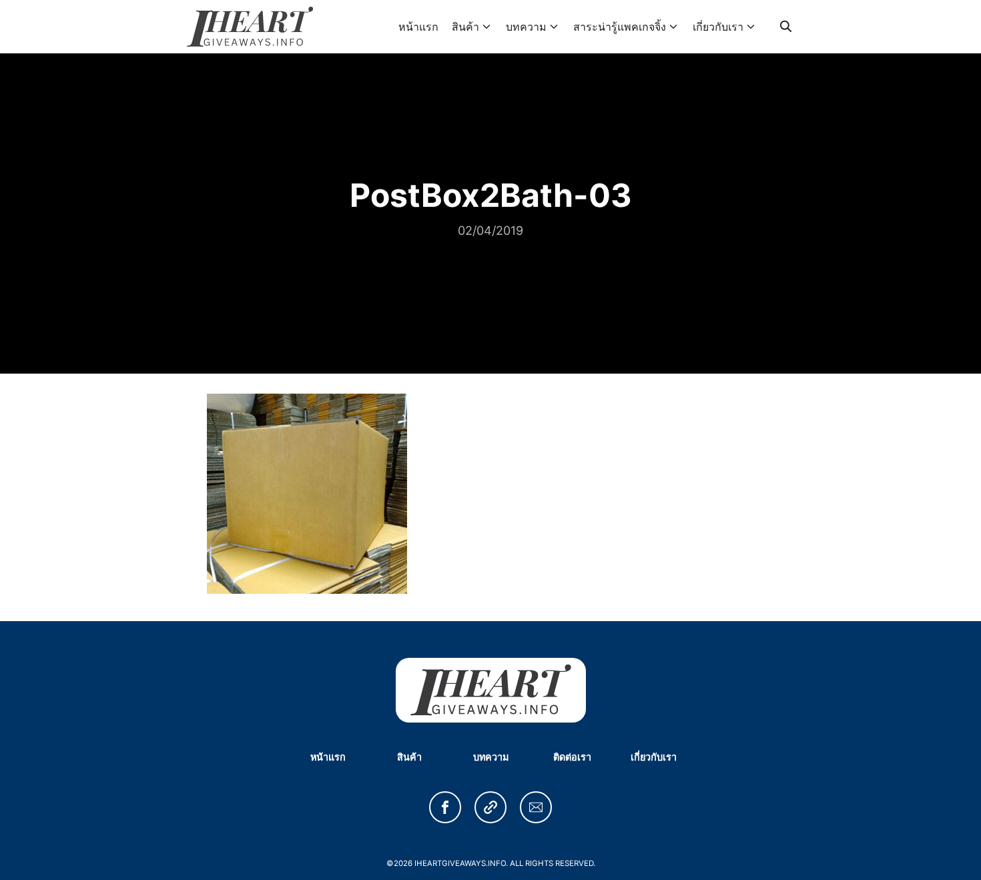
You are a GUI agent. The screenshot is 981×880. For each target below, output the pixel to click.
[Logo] (250, 27)
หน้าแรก (418, 26)
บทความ (526, 26)
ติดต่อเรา (572, 757)
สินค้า (465, 26)
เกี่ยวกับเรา (718, 26)
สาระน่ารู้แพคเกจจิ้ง (619, 26)
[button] (445, 807)
